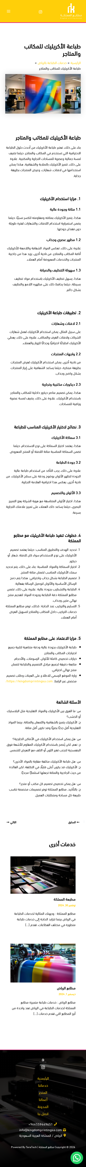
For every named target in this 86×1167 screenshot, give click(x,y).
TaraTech (31, 1147)
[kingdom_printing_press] (40, 12)
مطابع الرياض (66, 987)
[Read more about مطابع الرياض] (43, 962)
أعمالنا (43, 1099)
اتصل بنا (43, 1113)
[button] (77, 1158)
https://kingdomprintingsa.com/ (29, 680)
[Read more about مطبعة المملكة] (43, 874)
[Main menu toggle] (8, 11)
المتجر (43, 1092)
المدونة (43, 1106)
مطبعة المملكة (65, 899)
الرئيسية (43, 1078)
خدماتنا (43, 1085)
